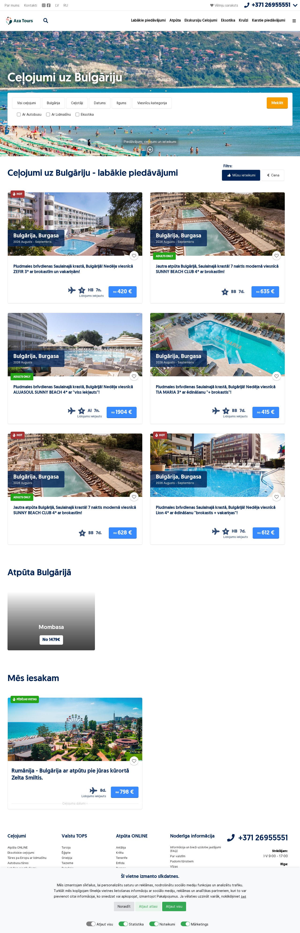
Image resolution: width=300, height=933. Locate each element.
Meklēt (277, 103)
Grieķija (67, 858)
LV (57, 5)
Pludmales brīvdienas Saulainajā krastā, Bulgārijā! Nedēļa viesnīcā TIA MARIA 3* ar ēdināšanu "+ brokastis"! (215, 390)
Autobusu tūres (18, 863)
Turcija (66, 847)
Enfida (120, 863)
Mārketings (199, 924)
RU (66, 5)
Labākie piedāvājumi (148, 21)
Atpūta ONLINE (18, 847)
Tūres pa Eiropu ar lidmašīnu (27, 858)
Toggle (91, 924)
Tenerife (122, 858)
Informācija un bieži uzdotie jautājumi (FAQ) (195, 849)
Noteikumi (167, 924)
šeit (243, 896)
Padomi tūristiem (182, 861)
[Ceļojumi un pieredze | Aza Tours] (19, 21)
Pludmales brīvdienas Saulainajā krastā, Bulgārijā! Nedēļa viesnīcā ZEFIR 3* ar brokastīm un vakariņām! (73, 269)
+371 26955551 (263, 838)
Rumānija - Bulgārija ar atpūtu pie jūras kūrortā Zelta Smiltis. (70, 774)
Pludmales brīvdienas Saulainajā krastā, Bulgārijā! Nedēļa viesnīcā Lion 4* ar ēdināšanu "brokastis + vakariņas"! (215, 510)
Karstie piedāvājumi (268, 21)
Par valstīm (177, 856)
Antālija (121, 847)
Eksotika (228, 21)
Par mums (12, 5)
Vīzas (174, 866)
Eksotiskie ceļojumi (21, 852)
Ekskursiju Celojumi (200, 21)
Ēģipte (66, 852)
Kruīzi (243, 21)
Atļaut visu (174, 906)
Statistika (136, 924)
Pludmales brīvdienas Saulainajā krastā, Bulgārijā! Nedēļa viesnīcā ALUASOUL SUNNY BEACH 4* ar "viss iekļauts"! (73, 390)
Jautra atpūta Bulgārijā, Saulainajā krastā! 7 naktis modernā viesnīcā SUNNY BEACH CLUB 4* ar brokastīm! (217, 269)
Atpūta (175, 21)
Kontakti (30, 5)
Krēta (120, 852)
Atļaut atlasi (148, 906)
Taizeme (67, 863)
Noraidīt (124, 906)
